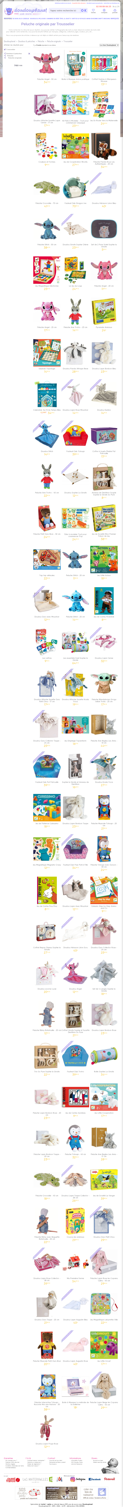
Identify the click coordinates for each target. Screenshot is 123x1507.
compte (104, 13)
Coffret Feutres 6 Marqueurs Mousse (104, 81)
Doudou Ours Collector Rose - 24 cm (104, 949)
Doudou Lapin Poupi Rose (47, 1444)
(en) (15, 1467)
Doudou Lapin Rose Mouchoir (75, 411)
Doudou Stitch (47, 452)
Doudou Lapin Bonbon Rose (104, 1031)
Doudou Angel (75, 989)
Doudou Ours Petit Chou (104, 1238)
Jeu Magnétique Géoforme (46, 286)
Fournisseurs (53, 1464)
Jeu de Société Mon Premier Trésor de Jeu (104, 536)
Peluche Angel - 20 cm (104, 286)
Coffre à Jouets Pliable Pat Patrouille (103, 453)
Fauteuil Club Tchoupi (75, 452)
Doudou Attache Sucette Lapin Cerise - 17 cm (47, 122)
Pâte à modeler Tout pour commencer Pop (75, 536)
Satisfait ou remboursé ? (34, 1462)
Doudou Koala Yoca (104, 783)
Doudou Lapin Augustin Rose (75, 1362)
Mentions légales (10, 1464)
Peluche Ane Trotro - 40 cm (47, 493)
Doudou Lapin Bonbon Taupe (75, 824)
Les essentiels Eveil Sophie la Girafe (75, 660)
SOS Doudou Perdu (77, 1462)
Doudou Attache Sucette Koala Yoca (75, 701)
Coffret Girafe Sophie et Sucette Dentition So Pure (75, 1032)
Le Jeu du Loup (75, 286)
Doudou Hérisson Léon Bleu (104, 204)
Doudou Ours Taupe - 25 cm (47, 1320)
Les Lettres (47, 659)
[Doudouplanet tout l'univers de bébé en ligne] (30, 15)
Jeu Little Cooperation (104, 1113)
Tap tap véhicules (47, 576)
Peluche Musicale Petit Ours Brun (47, 1362)
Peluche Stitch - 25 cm (75, 617)
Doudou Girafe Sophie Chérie (75, 245)
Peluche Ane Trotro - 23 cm (75, 328)
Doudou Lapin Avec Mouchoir (75, 907)
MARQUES (115, 19)
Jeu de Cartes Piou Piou (47, 907)
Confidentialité (10, 1467)
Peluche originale (54, 41)
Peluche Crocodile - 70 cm (47, 204)
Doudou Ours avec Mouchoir (46, 617)
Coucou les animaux (75, 1238)
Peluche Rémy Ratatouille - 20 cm (47, 1031)
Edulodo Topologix (47, 369)
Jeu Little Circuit (104, 1362)
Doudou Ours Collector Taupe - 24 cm (47, 742)
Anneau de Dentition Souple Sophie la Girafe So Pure (104, 494)
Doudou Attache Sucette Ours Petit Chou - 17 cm (47, 701)
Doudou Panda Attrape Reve (75, 369)
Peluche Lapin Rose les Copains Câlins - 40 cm (104, 1280)
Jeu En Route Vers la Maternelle (104, 121)
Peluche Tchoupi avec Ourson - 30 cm (104, 866)
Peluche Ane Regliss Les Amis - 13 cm (104, 742)
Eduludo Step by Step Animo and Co (104, 908)
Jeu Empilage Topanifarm (75, 741)
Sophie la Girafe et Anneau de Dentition (75, 784)
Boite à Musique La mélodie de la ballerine (75, 1404)
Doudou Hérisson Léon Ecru (75, 948)
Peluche (41, 41)
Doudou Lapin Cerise (104, 659)
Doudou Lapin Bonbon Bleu (104, 369)
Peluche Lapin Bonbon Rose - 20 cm (47, 1115)
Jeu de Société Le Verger (104, 1196)
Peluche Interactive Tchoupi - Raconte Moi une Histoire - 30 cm (47, 1405)
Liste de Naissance (76, 1464)
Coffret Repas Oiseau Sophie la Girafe (47, 949)
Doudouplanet (9, 41)
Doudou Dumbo (104, 411)
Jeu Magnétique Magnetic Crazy (47, 865)
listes (93, 13)
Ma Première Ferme (75, 1279)
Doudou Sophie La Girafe (75, 493)
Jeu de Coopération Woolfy (75, 162)
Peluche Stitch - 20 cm (75, 576)
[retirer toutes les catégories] (29, 53)
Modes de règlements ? (34, 1464)
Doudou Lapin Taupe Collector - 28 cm (75, 1197)
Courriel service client (55, 1460)
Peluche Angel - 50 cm (47, 80)
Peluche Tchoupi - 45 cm (75, 1155)
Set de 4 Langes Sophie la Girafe (103, 990)
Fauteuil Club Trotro (75, 1072)
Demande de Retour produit (57, 1462)
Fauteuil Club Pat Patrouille (46, 783)
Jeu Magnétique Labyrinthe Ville (104, 1320)
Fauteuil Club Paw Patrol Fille (75, 865)
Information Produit (76, 1460)
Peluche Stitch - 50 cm (46, 245)
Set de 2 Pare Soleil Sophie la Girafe (104, 246)
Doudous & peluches (26, 41)
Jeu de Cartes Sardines (75, 1113)
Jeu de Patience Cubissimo (47, 824)
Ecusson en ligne (98, 1460)
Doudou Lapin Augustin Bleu (75, 1320)
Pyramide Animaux (104, 328)
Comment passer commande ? (36, 1460)
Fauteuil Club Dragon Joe (75, 204)
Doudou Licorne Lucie (47, 989)
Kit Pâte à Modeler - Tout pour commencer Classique (75, 122)
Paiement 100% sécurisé (12, 1462)
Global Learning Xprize (99, 1462)
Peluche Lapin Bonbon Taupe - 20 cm (47, 1156)
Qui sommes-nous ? (11, 1460)
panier (115, 13)
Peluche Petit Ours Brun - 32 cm (46, 535)
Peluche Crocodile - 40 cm (47, 1196)
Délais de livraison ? (33, 1465)
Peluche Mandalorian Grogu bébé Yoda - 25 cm (104, 701)
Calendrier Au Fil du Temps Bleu (47, 411)
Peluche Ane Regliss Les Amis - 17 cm (104, 1156)
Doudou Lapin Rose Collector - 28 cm (47, 1280)
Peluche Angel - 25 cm (47, 328)
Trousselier (68, 41)
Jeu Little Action (104, 576)
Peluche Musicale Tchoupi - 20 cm (104, 825)
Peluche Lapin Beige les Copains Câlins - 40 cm (104, 1404)
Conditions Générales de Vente (15, 1465)
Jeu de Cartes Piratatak (104, 617)
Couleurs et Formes (47, 162)
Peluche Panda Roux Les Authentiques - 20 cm (104, 163)
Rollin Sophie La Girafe (104, 1072)
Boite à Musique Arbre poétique (75, 80)
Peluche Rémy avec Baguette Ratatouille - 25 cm (46, 1239)
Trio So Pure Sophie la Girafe (47, 1072)
